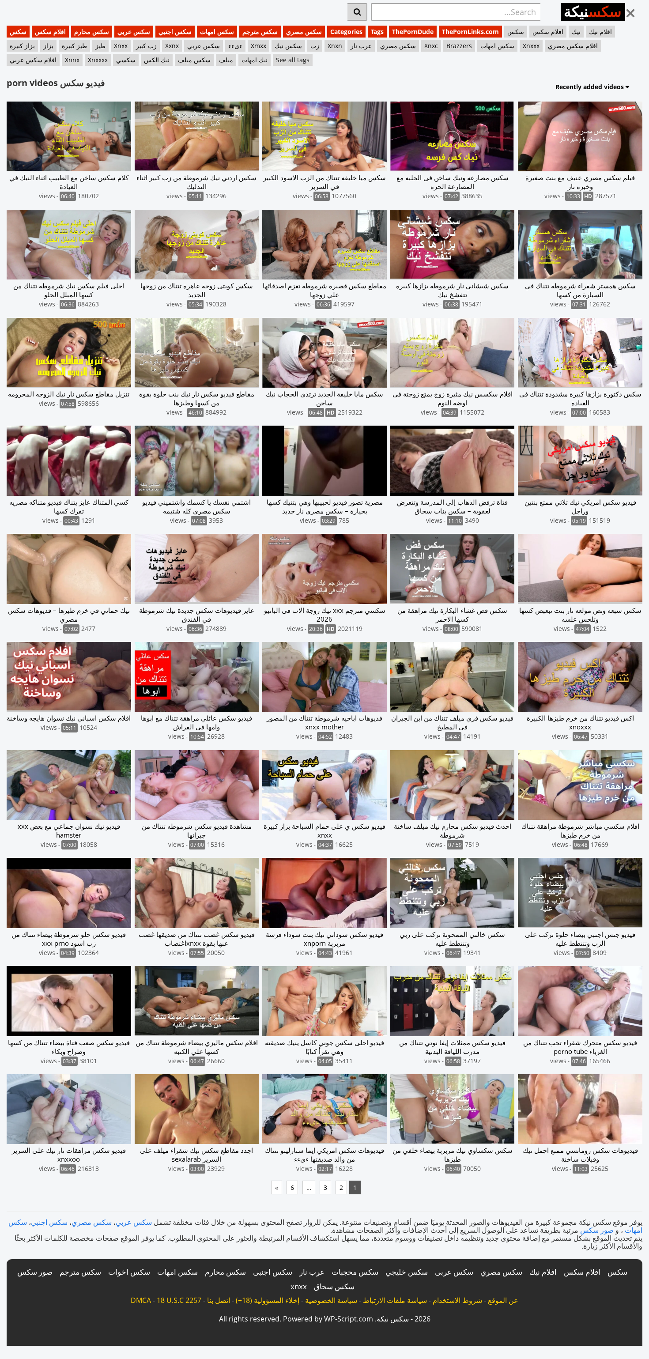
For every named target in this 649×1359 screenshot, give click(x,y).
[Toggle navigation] (633, 10)
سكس (18, 31)
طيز (100, 46)
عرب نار (361, 46)
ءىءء (235, 46)
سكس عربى (454, 1272)
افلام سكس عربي (33, 60)
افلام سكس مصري (573, 46)
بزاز (48, 46)
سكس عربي (133, 31)
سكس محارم (91, 31)
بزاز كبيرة (22, 46)
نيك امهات (254, 60)
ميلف (226, 60)
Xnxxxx (98, 60)
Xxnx (172, 46)
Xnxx (121, 46)
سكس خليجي (406, 1272)
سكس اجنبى (272, 1272)
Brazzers (459, 46)
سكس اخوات (129, 1272)
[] (357, 12)
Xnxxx (531, 46)
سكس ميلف (194, 60)
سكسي (126, 60)
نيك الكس (157, 60)
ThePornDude (413, 31)
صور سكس (597, 1230)
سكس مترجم (260, 31)
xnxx (299, 1286)
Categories (346, 31)
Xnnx (72, 60)
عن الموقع (503, 1300)
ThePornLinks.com (470, 31)
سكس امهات (217, 31)
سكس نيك (288, 46)
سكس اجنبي (175, 31)
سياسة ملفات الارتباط (395, 1300)
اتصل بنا (218, 1300)
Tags (377, 31)
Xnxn (335, 46)
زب (314, 46)
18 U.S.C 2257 (179, 1300)
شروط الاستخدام (457, 1300)
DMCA (141, 1300)
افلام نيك (600, 31)
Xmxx (258, 46)
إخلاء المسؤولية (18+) (267, 1300)
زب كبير (146, 46)
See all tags (292, 60)
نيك (576, 31)
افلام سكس (50, 31)
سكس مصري (304, 31)
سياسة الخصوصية (331, 1300)
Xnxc (431, 46)
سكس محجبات (355, 1272)
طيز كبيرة (74, 46)
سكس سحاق (334, 1286)
